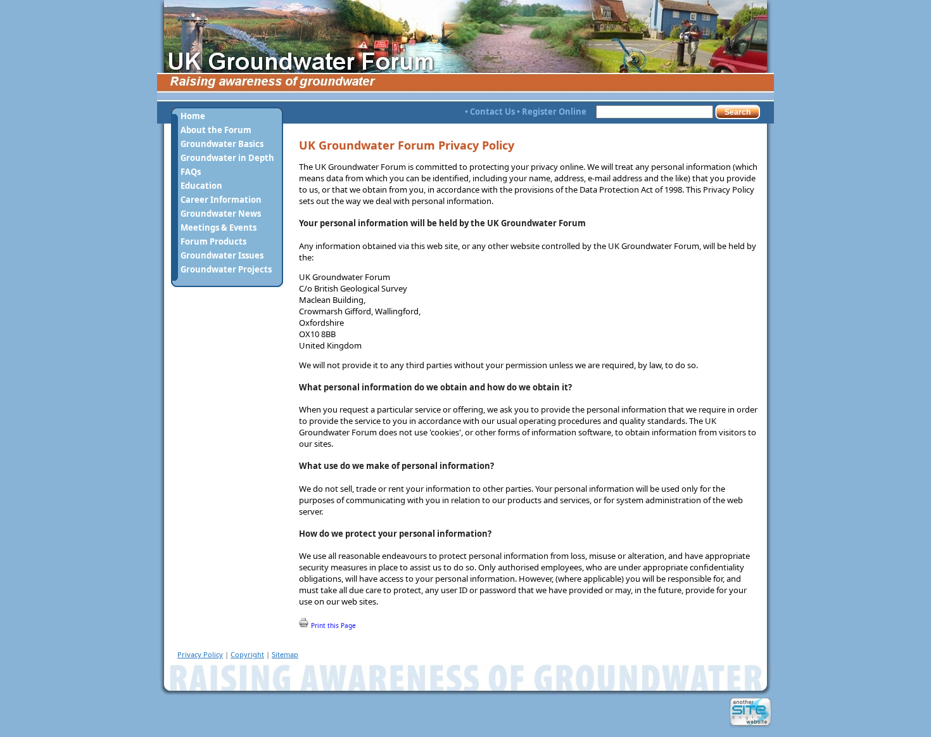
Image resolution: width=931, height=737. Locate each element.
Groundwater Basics (221, 144)
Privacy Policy (200, 654)
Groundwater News (220, 213)
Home (192, 116)
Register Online (554, 111)
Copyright (247, 654)
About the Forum (215, 130)
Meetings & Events (218, 227)
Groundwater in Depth (227, 157)
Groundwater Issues (221, 255)
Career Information (221, 199)
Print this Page (332, 625)
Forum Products (213, 241)
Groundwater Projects (226, 269)
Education (201, 185)
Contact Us (492, 111)
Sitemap (285, 654)
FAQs (190, 171)
